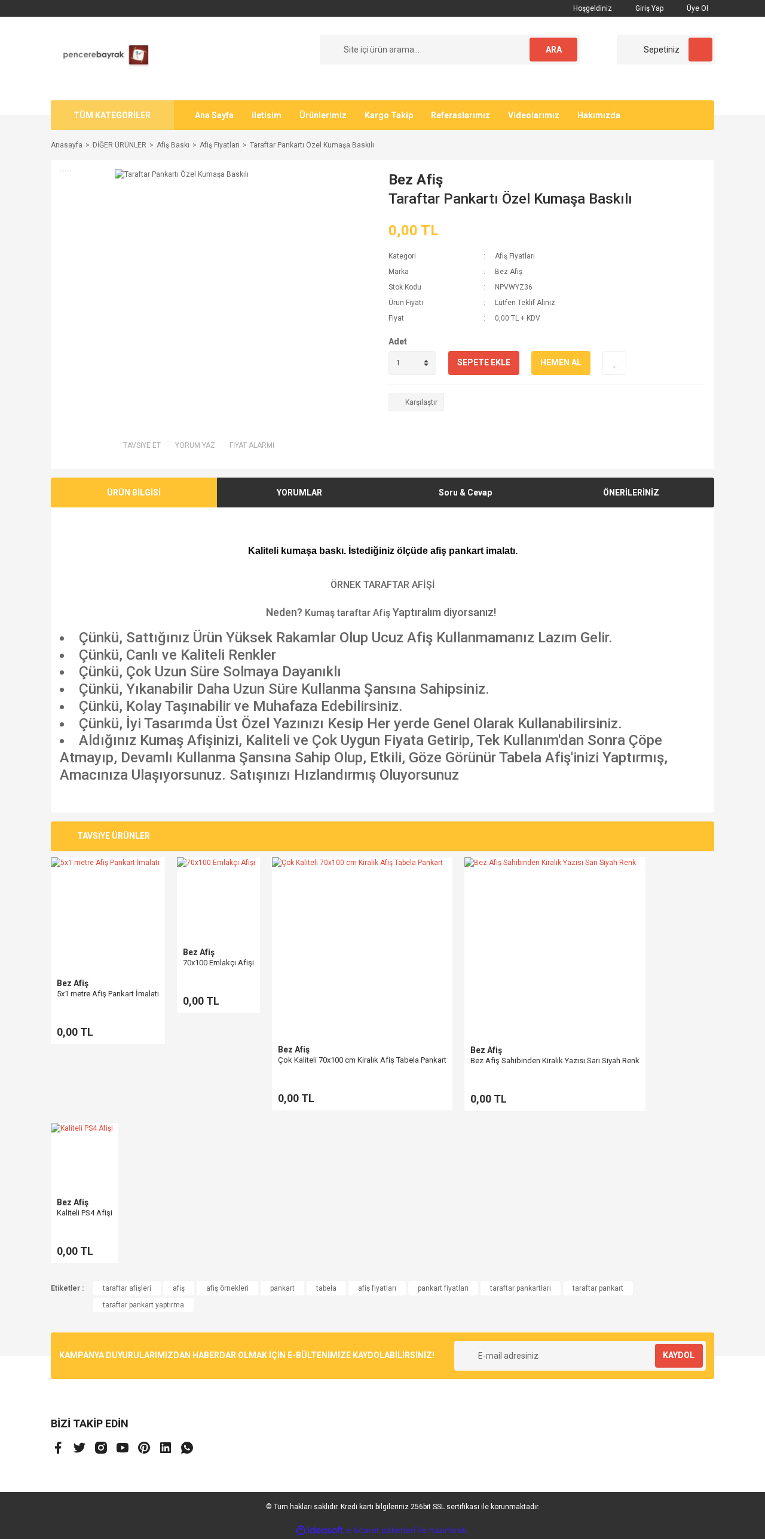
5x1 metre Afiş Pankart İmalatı (108, 993)
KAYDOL (678, 1355)
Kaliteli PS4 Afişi (84, 1212)
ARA (554, 49)
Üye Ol (696, 8)
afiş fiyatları (377, 1288)
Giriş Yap (648, 8)
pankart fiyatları (443, 1288)
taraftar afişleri (127, 1288)
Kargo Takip (389, 115)
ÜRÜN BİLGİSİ (134, 492)
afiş (179, 1288)
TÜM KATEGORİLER (112, 115)
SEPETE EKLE (483, 362)
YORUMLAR (299, 492)
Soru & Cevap (465, 492)
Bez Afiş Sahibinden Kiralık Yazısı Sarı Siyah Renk (554, 1060)
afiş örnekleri (227, 1288)
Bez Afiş (415, 179)
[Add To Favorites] (614, 363)
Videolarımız (533, 115)
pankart (282, 1288)
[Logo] (102, 58)
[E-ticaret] (381, 1530)
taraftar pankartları (520, 1288)
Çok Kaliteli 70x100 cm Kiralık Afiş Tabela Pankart (362, 1059)
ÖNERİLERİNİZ (631, 492)
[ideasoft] (320, 1530)
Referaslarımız (460, 115)
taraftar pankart (598, 1288)
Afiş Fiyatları (515, 256)
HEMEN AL (561, 362)
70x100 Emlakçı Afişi (218, 962)
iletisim (266, 115)
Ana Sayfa (214, 115)
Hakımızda (598, 115)
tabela (326, 1288)
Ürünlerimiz (323, 115)
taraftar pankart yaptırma (143, 1305)
